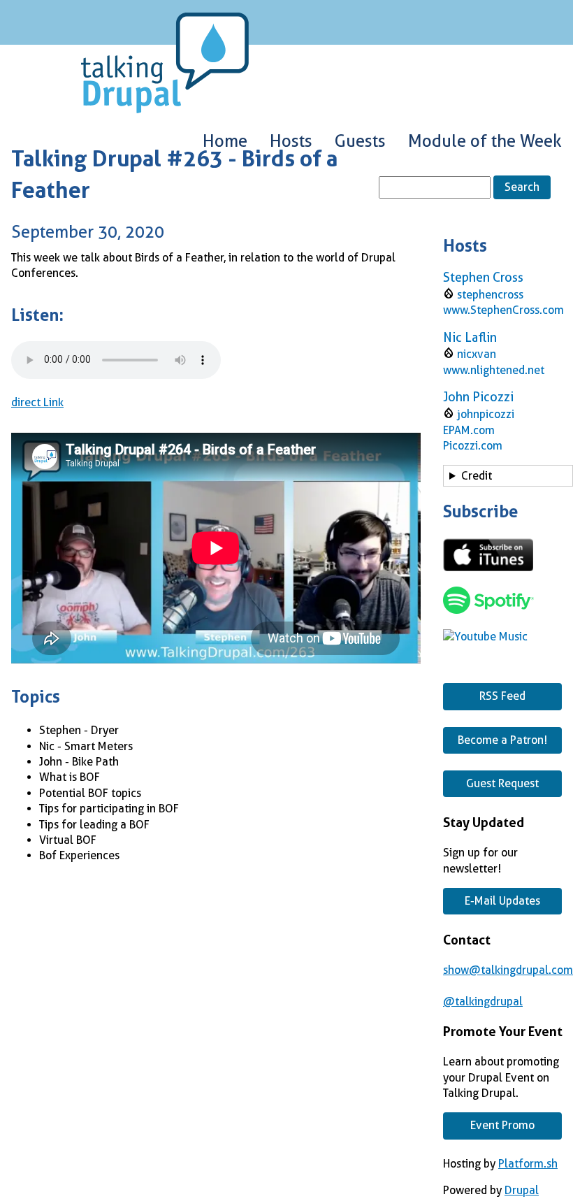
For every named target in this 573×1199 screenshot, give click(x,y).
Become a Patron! (502, 740)
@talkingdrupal (483, 1001)
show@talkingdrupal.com (508, 970)
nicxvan (476, 354)
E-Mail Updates (502, 900)
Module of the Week (485, 141)
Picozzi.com (472, 445)
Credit (476, 475)
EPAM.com (469, 430)
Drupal (522, 1190)
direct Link (37, 402)
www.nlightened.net (493, 370)
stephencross (490, 294)
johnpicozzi (485, 414)
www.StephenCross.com (503, 310)
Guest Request (502, 783)
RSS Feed (502, 696)
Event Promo (502, 1125)
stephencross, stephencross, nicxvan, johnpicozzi (500, 478)
